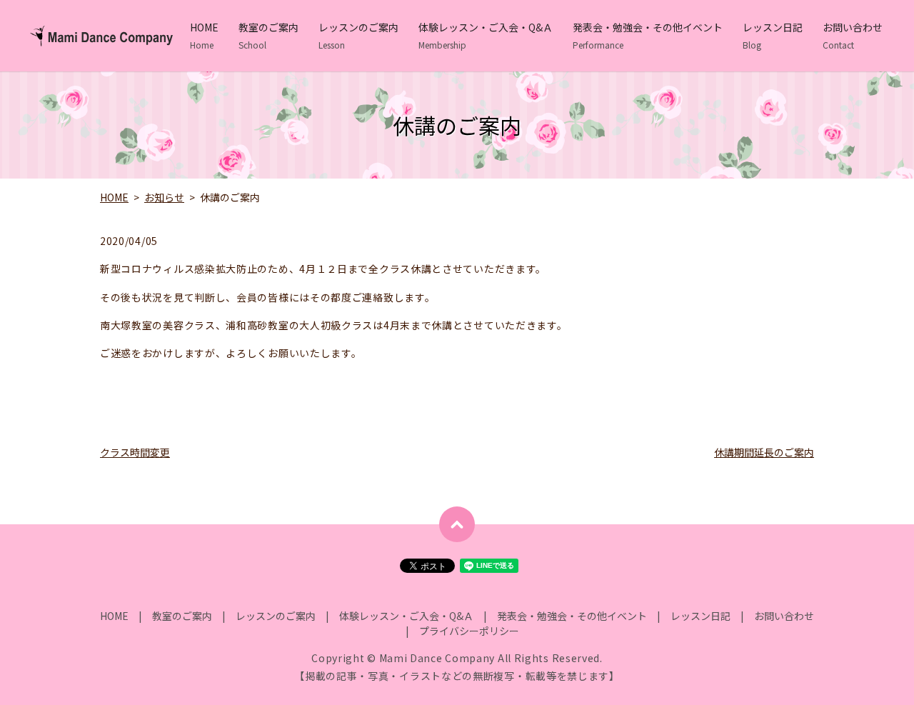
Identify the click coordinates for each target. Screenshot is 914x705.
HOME (204, 35)
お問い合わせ (853, 35)
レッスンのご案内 (358, 35)
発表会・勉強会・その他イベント (648, 35)
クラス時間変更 (135, 452)
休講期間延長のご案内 (764, 452)
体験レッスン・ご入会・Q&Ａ (485, 35)
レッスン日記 (773, 35)
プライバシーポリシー (469, 631)
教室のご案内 (268, 35)
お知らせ (164, 197)
